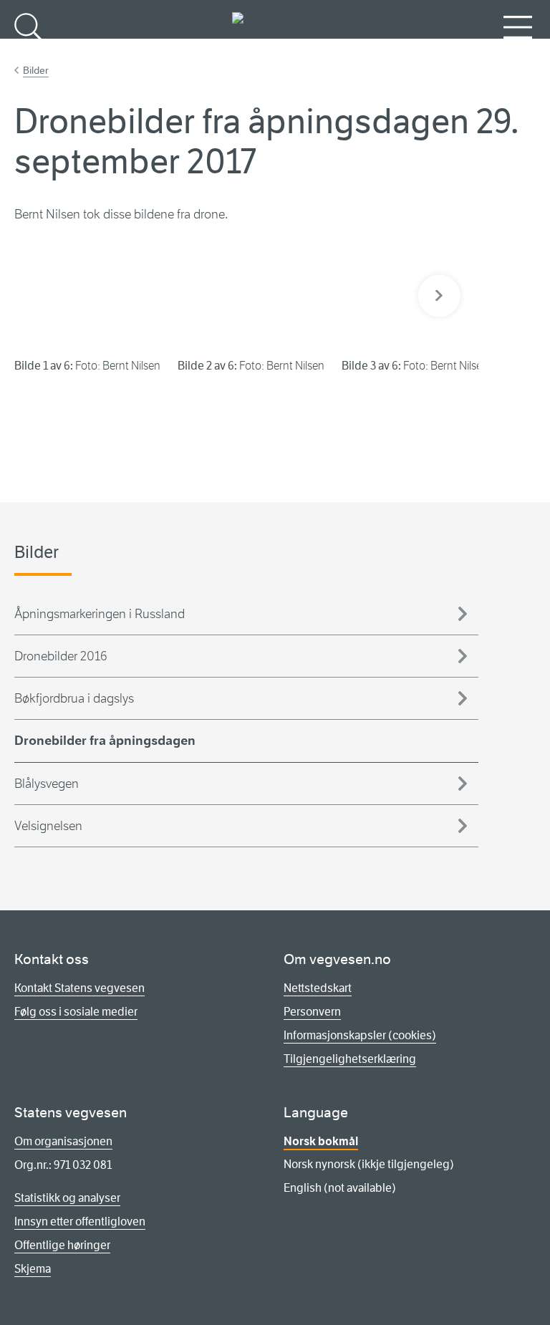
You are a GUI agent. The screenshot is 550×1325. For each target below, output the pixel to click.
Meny (517, 50)
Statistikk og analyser (67, 1198)
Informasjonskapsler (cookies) (360, 1035)
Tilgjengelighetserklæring (350, 1059)
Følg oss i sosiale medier (76, 1011)
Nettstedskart (318, 988)
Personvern (312, 1011)
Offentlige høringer (62, 1245)
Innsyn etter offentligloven (79, 1221)
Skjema (32, 1269)
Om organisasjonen (63, 1141)
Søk (28, 50)
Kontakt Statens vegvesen (79, 988)
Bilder (36, 70)
